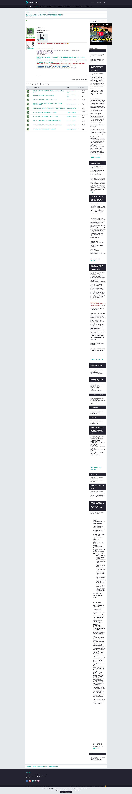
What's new (42, 6)
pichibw (91, 398)
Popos (91, 491)
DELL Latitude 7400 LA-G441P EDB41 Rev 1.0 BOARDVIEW (45, 116)
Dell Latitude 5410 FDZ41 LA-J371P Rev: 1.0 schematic (45, 99)
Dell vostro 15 (93, 474)
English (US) (78, 785)
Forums (36, 6)
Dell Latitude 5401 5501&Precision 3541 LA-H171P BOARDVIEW (46, 120)
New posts (28, 8)
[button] (45, 6)
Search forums (35, 8)
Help (96, 785)
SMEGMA (92, 370)
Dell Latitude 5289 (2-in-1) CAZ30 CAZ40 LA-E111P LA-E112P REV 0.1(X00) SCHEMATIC (47, 104)
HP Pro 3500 (93, 417)
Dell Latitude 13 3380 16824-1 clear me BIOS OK (43, 95)
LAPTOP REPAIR (29, 786)
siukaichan (92, 757)
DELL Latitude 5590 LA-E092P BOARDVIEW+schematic (45, 112)
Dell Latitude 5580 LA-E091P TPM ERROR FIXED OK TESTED (44, 15)
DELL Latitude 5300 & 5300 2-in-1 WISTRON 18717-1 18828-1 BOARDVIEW (49, 108)
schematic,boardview (37, 786)
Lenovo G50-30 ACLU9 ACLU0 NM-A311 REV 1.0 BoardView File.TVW (97, 487)
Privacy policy (91, 785)
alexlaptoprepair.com (30, 48)
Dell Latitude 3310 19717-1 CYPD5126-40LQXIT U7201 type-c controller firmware (48, 91)
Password (92, 50)
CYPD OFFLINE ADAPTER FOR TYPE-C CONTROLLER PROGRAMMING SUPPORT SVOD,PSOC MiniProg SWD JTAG (97, 430)
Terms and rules (85, 785)
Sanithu (91, 477)
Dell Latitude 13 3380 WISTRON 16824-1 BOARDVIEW (44, 129)
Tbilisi (33, 46)
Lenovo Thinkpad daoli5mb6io (97, 394)
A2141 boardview (94, 754)
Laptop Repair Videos (51, 6)
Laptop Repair (29, 6)
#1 (86, 75)
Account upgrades (88, 6)
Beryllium (72, 785)
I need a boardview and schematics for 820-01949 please (96, 365)
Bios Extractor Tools (78, 6)
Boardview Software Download (65, 6)
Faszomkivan (93, 54)
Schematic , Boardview (71, 99)
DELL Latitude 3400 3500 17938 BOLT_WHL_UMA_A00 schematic (47, 124)
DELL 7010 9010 (94, 407)
